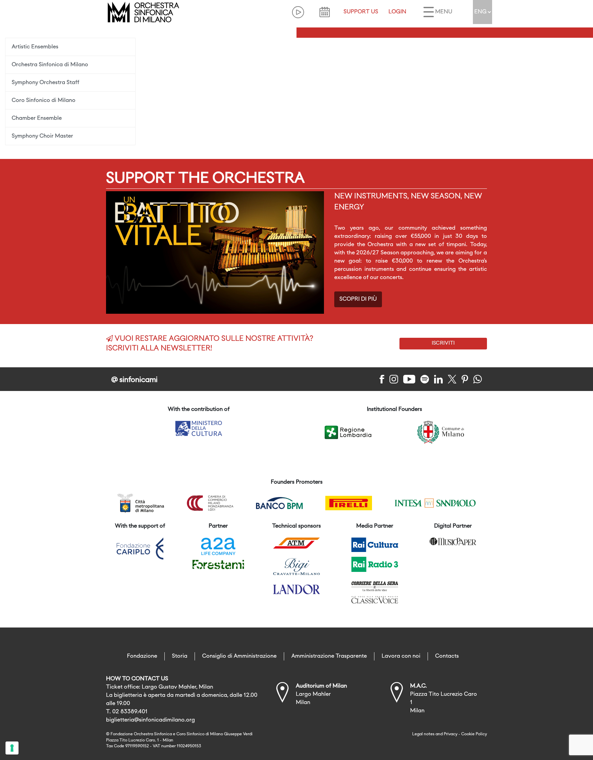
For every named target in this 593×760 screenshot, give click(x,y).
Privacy (450, 734)
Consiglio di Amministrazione (239, 656)
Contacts (447, 656)
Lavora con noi (401, 656)
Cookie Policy (474, 734)
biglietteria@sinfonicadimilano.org (150, 720)
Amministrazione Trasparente (329, 656)
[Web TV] (298, 12)
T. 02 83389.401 (127, 712)
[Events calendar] (324, 12)
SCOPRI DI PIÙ (358, 299)
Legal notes (423, 734)
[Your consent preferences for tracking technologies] (12, 748)
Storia (179, 656)
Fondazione (142, 656)
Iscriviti (443, 343)
